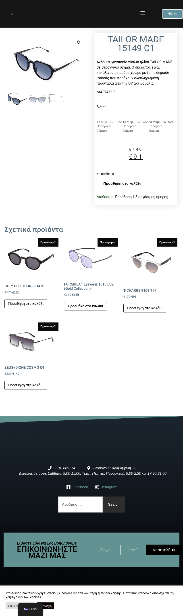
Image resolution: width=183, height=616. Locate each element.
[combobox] (80, 504)
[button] (142, 12)
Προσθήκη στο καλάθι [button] (26, 304)
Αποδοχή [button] (46, 606)
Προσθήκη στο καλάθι (122, 183)
